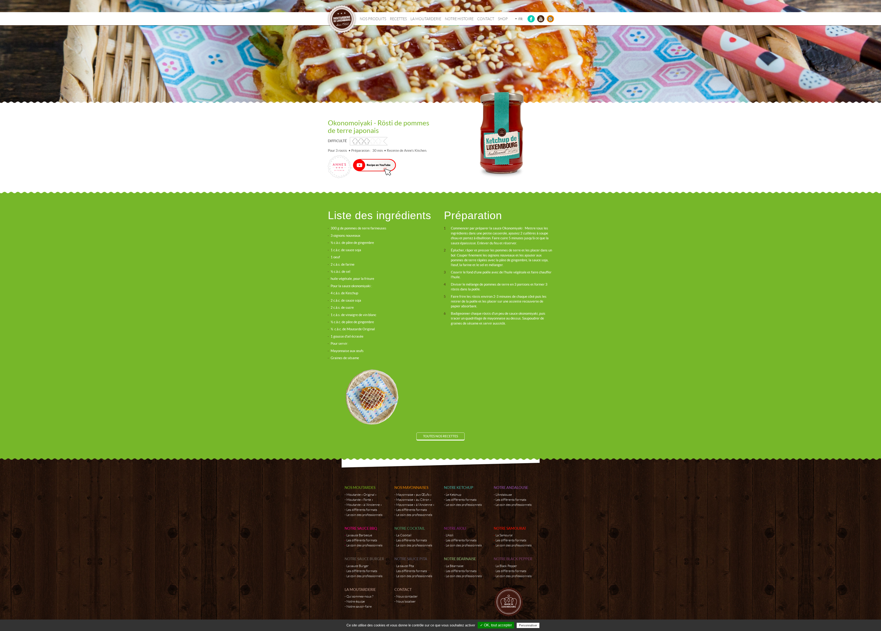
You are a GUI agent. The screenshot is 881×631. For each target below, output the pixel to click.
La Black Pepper (506, 566)
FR (521, 19)
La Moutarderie (425, 19)
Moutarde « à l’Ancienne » (364, 505)
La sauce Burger (357, 566)
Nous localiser (406, 601)
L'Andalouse (504, 494)
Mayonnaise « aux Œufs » (414, 494)
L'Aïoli (449, 535)
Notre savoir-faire (359, 606)
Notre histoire (459, 19)
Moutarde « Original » (361, 494)
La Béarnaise (454, 566)
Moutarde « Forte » (359, 499)
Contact (485, 19)
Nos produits (373, 19)
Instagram (550, 18)
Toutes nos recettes (440, 436)
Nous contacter (407, 596)
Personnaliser (528, 625)
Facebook (531, 18)
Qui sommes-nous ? (359, 596)
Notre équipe (355, 601)
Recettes (398, 19)
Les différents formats (361, 510)
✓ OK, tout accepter (496, 625)
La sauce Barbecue (359, 535)
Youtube (540, 18)
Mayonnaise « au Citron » (413, 499)
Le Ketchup (453, 494)
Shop (503, 19)
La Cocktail (403, 535)
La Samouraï (504, 535)
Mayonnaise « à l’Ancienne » (415, 505)
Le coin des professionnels (364, 515)
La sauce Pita (405, 566)
